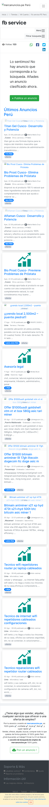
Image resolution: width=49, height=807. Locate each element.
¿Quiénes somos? (13, 771)
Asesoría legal (14, 366)
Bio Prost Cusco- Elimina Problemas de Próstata (21, 174)
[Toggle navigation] (43, 6)
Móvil (15, 791)
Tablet (23, 791)
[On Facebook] (37, 44)
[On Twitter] (44, 44)
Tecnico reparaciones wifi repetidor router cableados (23, 669)
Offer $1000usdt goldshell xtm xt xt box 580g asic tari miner (23, 411)
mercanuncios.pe (34, 723)
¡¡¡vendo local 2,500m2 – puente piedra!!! (21, 315)
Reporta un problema (14, 774)
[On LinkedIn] (44, 49)
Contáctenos (29, 771)
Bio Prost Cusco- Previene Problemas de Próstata (22, 272)
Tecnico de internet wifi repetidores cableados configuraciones (20, 619)
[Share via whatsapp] (31, 44)
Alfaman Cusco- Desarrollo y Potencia (24, 217)
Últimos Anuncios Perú (20, 112)
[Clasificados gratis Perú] (16, 6)
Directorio (29, 783)
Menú (38, 30)
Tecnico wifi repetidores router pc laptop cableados (23, 566)
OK (30, 802)
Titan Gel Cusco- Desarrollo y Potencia (23, 127)
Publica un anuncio (24, 98)
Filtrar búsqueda (33, 36)
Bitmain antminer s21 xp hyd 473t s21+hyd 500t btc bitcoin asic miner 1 (23, 509)
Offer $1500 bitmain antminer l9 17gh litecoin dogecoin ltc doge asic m (21, 458)
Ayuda (41, 771)
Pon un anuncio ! (26, 750)
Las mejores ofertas (14, 783)
